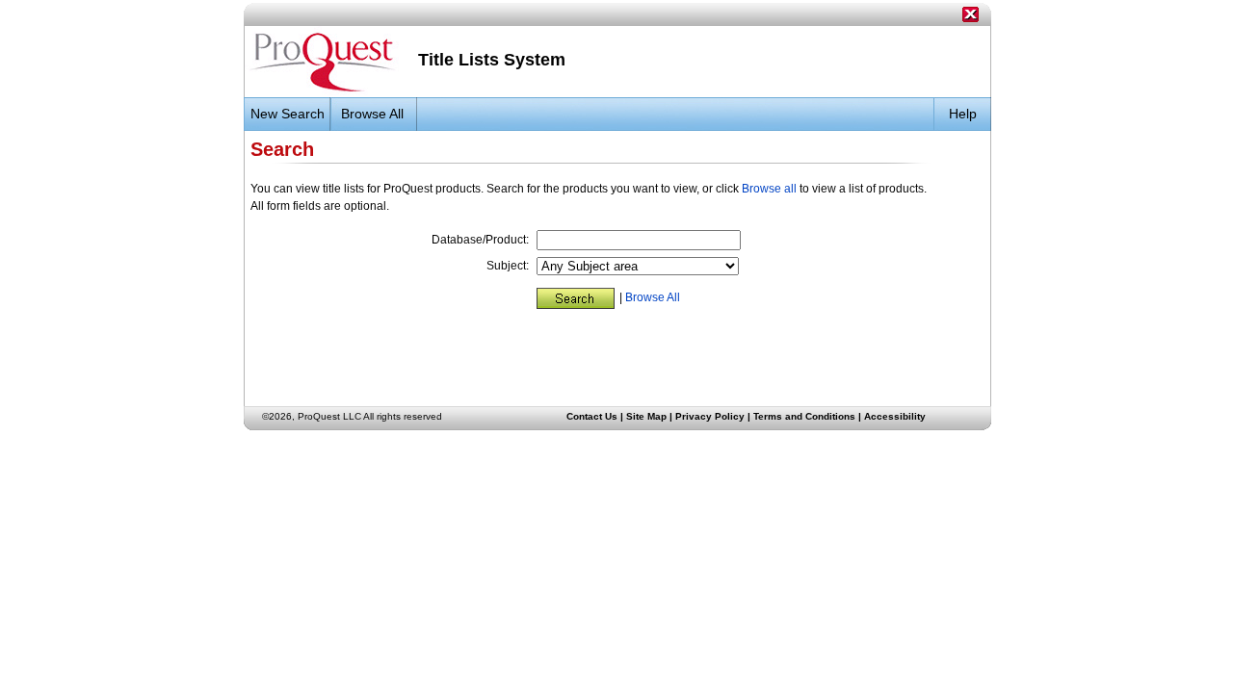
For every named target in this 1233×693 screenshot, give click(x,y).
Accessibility (895, 416)
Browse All (652, 297)
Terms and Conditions (804, 416)
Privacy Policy (710, 416)
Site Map (646, 416)
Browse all (769, 188)
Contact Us (591, 416)
